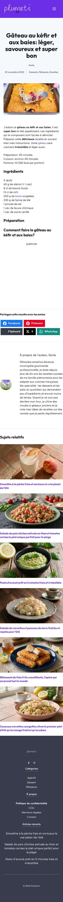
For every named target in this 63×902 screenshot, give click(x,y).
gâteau (42, 143)
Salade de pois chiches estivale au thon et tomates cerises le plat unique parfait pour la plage (31, 848)
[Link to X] (29, 763)
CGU (31, 807)
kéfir (15, 192)
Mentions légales (31, 812)
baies (18, 196)
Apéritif (31, 777)
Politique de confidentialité (31, 803)
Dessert (31, 782)
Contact (31, 817)
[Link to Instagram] (34, 763)
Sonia (31, 65)
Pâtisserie (31, 786)
